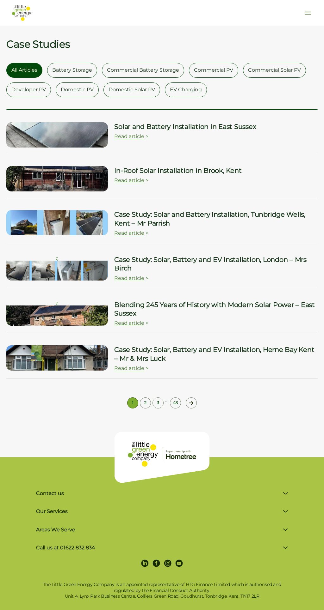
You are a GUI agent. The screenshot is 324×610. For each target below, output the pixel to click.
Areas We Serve (55, 530)
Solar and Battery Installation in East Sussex (185, 126)
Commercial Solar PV (274, 70)
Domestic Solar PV (132, 90)
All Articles (24, 70)
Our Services (52, 511)
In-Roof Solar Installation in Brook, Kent (177, 170)
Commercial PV (213, 70)
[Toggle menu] (308, 13)
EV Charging (186, 90)
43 (175, 402)
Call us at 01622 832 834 (65, 548)
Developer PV (28, 90)
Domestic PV (77, 90)
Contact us (50, 493)
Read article (129, 136)
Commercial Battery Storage (143, 70)
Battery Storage (72, 70)
